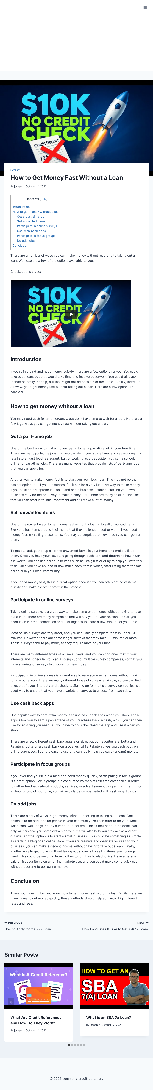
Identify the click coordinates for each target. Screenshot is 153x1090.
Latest (15, 170)
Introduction (21, 207)
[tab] (69, 1045)
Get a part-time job (30, 216)
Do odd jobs (26, 240)
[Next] (142, 1002)
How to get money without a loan (36, 212)
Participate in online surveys (37, 226)
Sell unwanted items (31, 221)
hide (43, 199)
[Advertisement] (76, 43)
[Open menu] (145, 7)
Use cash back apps (31, 231)
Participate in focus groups (36, 236)
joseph (18, 186)
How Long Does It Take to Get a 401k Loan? (115, 926)
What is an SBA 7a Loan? (108, 1017)
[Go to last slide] (11, 1002)
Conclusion (20, 245)
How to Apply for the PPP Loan (27, 926)
